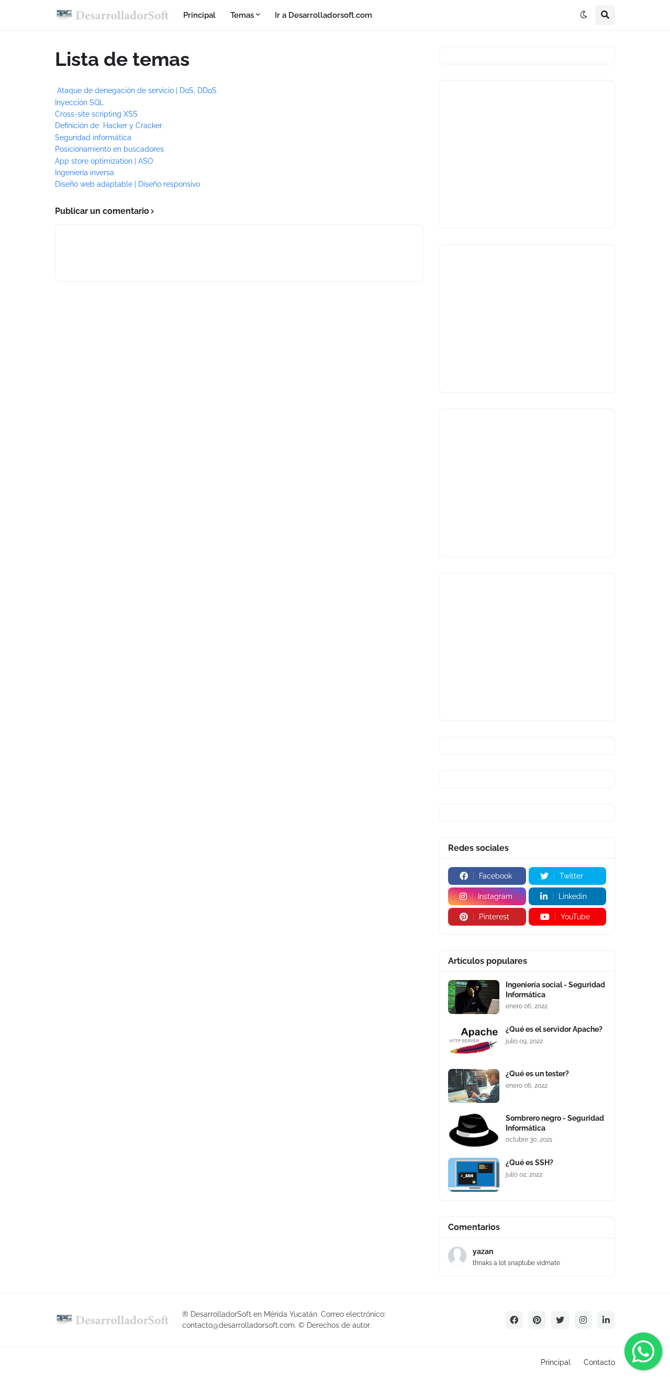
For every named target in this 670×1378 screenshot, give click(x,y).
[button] (583, 15)
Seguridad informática (93, 137)
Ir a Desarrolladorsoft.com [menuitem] (323, 15)
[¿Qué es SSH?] (473, 1175)
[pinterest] (537, 1320)
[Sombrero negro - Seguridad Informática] (473, 1130)
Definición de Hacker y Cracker (108, 125)
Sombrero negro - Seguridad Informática (555, 1123)
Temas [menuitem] (242, 15)
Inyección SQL (79, 102)
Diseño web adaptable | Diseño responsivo (127, 184)
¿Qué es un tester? (537, 1073)
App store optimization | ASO (104, 161)
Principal (556, 1362)
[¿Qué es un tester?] (473, 1086)
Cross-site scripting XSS (96, 114)
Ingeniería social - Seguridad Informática (555, 989)
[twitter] (560, 1320)
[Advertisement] (527, 154)
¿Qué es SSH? (529, 1162)
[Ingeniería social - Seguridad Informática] (473, 997)
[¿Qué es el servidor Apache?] (473, 1041)
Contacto (599, 1362)
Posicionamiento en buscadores (109, 149)
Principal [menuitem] (199, 15)
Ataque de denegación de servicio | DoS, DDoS (137, 90)
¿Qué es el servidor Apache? (554, 1029)
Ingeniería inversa (84, 172)
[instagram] (583, 1320)
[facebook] (514, 1320)
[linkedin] (606, 1320)
